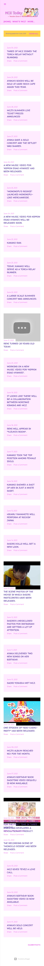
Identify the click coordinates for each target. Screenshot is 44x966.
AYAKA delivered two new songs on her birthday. (19, 656)
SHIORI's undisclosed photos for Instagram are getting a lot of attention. (20, 625)
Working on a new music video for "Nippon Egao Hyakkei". (21, 369)
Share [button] (9, 61)
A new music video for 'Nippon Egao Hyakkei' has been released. (19, 168)
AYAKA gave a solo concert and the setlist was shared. (21, 143)
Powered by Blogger (24, 959)
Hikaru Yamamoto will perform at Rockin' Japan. (21, 517)
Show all (33, 34)
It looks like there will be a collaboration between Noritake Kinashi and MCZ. (22, 401)
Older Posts (34, 945)
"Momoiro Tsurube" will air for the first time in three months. (21, 824)
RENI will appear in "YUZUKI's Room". (19, 430)
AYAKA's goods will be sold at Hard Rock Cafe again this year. (21, 83)
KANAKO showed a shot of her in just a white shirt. (20, 487)
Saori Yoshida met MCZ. (21, 682)
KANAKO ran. (14, 242)
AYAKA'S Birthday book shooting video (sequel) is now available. (21, 780)
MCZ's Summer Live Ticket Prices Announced (18, 113)
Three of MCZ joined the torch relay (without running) (22, 54)
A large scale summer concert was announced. (22, 297)
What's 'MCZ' (19, 22)
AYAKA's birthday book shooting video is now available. (20, 898)
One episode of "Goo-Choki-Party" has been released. (21, 729)
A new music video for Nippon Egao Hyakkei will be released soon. (22, 219)
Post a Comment (20, 61)
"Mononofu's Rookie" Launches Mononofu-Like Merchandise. (20, 194)
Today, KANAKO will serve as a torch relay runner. (21, 269)
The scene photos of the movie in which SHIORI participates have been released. (18, 596)
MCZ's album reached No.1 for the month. (20, 752)
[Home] (7, 22)
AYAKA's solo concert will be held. (20, 927)
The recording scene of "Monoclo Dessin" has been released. (20, 846)
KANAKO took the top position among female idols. (21, 458)
